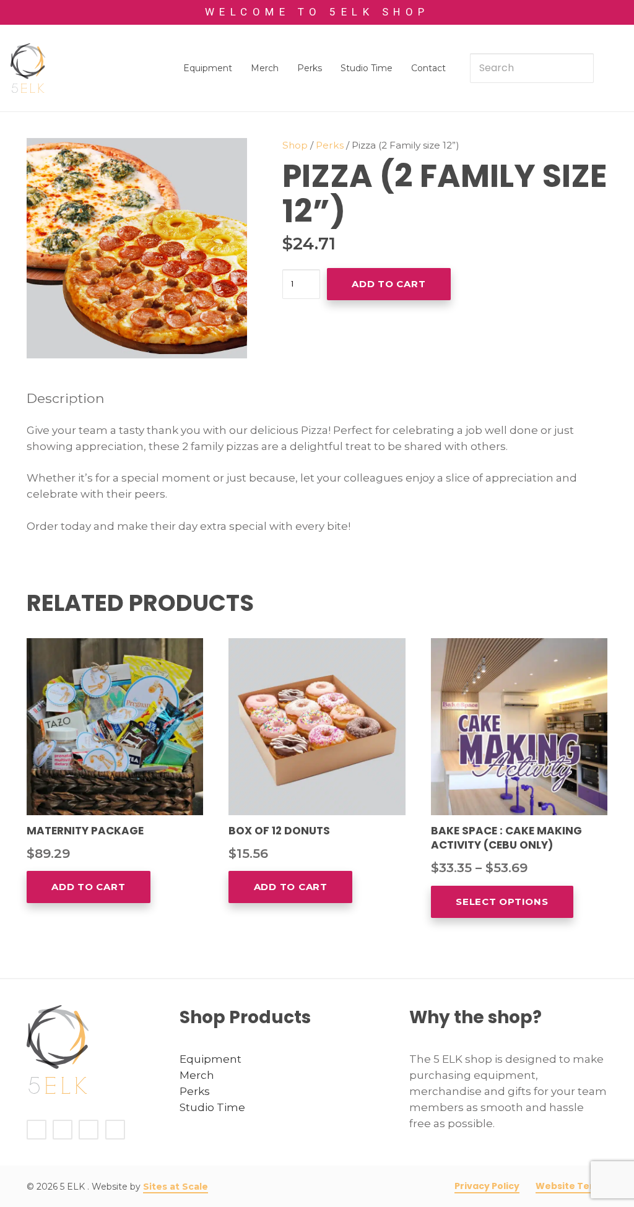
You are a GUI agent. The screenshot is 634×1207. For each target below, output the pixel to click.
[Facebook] (36, 1129)
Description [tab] (66, 398)
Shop (295, 145)
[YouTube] (62, 1129)
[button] (226, 159)
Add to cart (388, 284)
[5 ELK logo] (28, 68)
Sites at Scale (175, 1186)
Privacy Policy (486, 1186)
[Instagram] (115, 1129)
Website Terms (572, 1186)
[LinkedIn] (88, 1129)
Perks (330, 145)
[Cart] (608, 68)
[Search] (579, 68)
